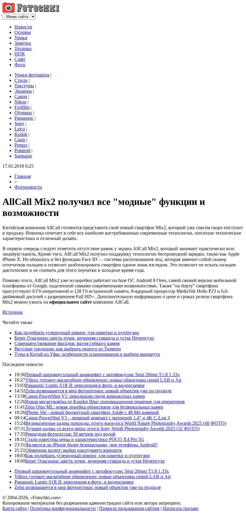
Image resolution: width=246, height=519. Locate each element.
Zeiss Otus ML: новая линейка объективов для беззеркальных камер (94, 407)
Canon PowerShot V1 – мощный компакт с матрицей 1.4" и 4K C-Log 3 (97, 417)
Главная (22, 176)
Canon (20, 96)
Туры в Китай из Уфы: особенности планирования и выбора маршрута (87, 354)
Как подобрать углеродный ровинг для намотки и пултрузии (76, 332)
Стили (21, 80)
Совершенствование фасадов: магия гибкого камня (66, 343)
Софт (19, 59)
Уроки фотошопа (31, 74)
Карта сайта (14, 508)
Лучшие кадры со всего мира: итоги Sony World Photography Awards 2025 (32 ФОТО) (112, 428)
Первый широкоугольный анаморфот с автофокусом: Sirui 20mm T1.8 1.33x (102, 374)
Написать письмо (180, 508)
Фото (19, 64)
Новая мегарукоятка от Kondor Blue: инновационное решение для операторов (105, 401)
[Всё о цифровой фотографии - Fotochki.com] (30, 11)
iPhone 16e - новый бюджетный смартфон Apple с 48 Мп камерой (92, 412)
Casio (19, 139)
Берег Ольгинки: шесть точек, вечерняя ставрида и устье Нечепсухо (84, 337)
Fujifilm (21, 107)
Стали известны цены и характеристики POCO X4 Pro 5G (84, 439)
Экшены (23, 91)
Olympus (23, 112)
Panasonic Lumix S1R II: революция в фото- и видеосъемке (85, 385)
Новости (23, 26)
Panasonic (24, 118)
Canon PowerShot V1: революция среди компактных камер (85, 396)
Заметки (22, 43)
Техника (23, 48)
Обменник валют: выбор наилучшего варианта (73, 450)
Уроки (20, 37)
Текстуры (24, 85)
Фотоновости (28, 187)
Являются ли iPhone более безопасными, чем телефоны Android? (91, 444)
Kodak (20, 134)
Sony (19, 123)
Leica (19, 128)
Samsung (23, 155)
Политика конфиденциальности (63, 508)
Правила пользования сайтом (129, 508)
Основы (22, 32)
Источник (12, 312)
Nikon (20, 101)
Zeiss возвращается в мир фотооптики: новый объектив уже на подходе (98, 390)
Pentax (20, 145)
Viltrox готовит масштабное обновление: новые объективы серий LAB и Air (103, 379)
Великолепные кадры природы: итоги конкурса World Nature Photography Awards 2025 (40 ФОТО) (125, 423)
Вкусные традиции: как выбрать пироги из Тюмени (67, 348)
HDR (19, 53)
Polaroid (22, 150)
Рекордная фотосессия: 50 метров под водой (70, 433)
